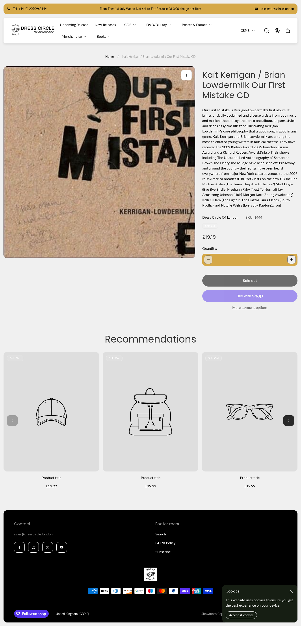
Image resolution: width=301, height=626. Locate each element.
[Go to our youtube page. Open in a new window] (61, 547)
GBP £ (245, 30)
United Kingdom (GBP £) (72, 614)
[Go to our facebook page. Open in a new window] (19, 547)
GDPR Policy (165, 543)
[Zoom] (186, 75)
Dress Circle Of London (220, 217)
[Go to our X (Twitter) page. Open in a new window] (47, 547)
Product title (51, 477)
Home (109, 56)
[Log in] (277, 30)
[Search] (266, 30)
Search (160, 534)
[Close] (291, 591)
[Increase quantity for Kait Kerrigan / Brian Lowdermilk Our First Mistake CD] (291, 259)
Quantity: (209, 248)
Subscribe (163, 552)
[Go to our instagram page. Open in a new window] (33, 547)
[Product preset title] (51, 412)
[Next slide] (288, 420)
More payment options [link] (250, 307)
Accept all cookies (241, 615)
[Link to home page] (150, 574)
